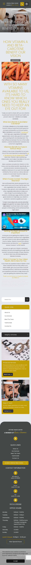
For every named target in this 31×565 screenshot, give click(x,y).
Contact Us (8, 326)
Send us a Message (15, 504)
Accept (15, 561)
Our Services (8, 316)
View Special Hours (15, 542)
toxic (19, 243)
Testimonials (8, 323)
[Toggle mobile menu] (3, 3)
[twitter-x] (15, 438)
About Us (7, 312)
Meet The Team (9, 319)
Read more (7, 374)
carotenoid (24, 132)
